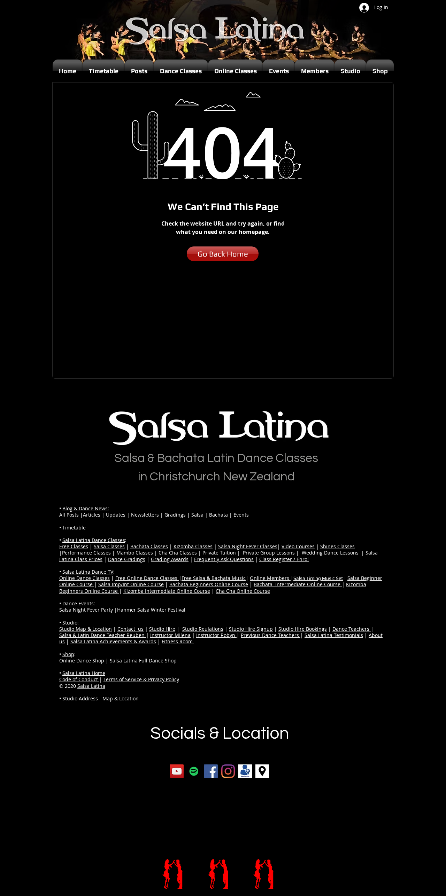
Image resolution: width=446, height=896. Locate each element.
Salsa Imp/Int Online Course (131, 584)
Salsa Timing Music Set (318, 578)
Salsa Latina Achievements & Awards (113, 641)
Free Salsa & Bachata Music (214, 578)
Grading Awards (170, 559)
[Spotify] (194, 771)
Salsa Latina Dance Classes (93, 540)
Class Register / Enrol (284, 559)
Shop (68, 654)
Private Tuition (219, 552)
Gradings (175, 514)
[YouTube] (177, 771)
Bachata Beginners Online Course (208, 584)
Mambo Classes (134, 552)
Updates (115, 514)
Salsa (197, 514)
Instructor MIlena (170, 635)
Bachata (218, 514)
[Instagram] (228, 771)
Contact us (130, 629)
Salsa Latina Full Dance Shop (143, 660)
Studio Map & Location (85, 629)
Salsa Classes (109, 546)
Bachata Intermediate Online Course (298, 584)
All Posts (69, 514)
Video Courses (298, 546)
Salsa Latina (91, 686)
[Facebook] (211, 771)
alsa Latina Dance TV (89, 571)
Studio (69, 622)
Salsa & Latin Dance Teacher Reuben (102, 635)
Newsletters (145, 514)
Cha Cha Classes (178, 552)
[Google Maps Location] (262, 771)
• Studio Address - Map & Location (99, 698)
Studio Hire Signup (251, 629)
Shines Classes (337, 546)
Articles (92, 514)
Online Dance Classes (84, 578)
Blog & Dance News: (85, 508)
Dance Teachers (351, 629)
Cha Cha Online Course (243, 591)
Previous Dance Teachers (270, 635)
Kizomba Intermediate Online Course (166, 591)
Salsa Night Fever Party (86, 609)
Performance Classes (86, 552)
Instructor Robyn (216, 635)
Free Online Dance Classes (147, 578)
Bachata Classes (149, 546)
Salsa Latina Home (83, 673)
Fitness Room (178, 641)
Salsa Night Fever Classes (247, 546)
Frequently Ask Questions (224, 559)
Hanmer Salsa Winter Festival (152, 609)
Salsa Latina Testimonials (334, 635)
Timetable (74, 527)
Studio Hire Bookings (302, 629)
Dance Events (78, 603)
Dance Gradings (126, 559)
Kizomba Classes (193, 546)
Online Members (270, 578)
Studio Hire (162, 629)
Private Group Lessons (269, 552)
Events (241, 514)
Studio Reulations (202, 629)
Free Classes (73, 546)
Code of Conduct (79, 679)
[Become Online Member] (245, 771)
